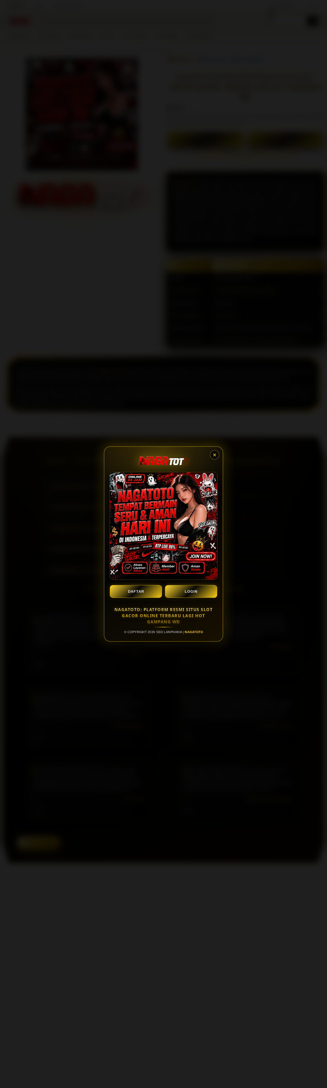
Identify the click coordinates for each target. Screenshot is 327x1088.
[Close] (214, 454)
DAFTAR (136, 591)
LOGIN (191, 591)
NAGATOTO (194, 632)
